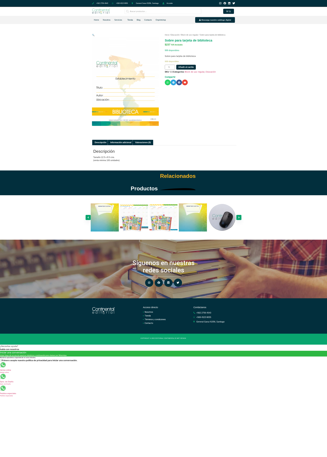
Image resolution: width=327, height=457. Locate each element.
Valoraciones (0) (143, 142)
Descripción (100, 142)
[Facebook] (225, 3)
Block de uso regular (189, 35)
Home (96, 20)
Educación (175, 35)
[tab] (100, 142)
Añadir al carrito (186, 67)
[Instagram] (220, 3)
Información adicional (120, 142)
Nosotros (106, 20)
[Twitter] (233, 3)
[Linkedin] (229, 3)
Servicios (118, 20)
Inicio (167, 35)
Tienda (130, 20)
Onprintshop (161, 20)
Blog (138, 20)
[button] (168, 82)
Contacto (148, 20)
